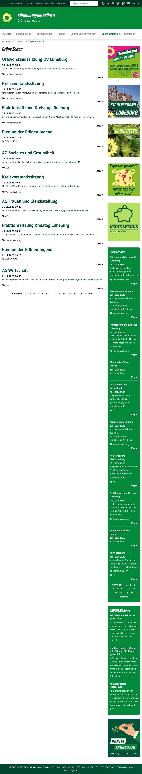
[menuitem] (17, 3)
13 (80, 293)
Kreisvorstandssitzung (23, 83)
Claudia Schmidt (40, 116)
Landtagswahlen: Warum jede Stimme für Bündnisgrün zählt (123, 651)
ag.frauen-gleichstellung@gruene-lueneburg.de (63, 210)
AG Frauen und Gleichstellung (29, 201)
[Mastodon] (113, 3)
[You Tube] (128, 3)
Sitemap (39, 3)
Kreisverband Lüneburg (13, 41)
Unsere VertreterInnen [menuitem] (84, 34)
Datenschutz (61, 3)
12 (75, 293)
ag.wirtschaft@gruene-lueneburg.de (82, 279)
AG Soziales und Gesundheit (28, 153)
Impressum (49, 3)
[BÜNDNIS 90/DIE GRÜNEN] (7, 18)
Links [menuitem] (134, 3)
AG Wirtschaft (15, 270)
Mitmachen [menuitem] (130, 34)
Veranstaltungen (35, 41)
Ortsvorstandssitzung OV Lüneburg (35, 59)
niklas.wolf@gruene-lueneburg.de (43, 68)
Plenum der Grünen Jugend (27, 132)
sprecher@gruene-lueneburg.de (54, 92)
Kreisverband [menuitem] (23, 34)
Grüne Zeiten (117, 252)
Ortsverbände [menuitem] (44, 34)
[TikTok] (118, 3)
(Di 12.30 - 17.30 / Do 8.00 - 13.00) (105, 767)
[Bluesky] (123, 3)
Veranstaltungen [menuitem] (111, 34)
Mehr (99, 77)
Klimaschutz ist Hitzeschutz (118, 685)
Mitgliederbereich (17, 3)
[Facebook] (103, 3)
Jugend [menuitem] (61, 34)
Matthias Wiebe (63, 116)
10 (64, 293)
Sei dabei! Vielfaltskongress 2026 (122, 617)
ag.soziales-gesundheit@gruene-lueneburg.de (55, 162)
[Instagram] (108, 3)
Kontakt (30, 3)
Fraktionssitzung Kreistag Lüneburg (35, 107)
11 (69, 293)
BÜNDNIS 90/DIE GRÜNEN (36, 15)
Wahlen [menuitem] (6, 34)
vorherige (17, 293)
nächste (89, 293)
